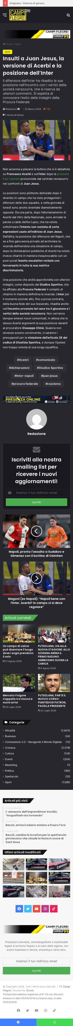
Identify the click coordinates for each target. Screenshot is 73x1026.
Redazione (11, 109)
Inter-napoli (25, 376)
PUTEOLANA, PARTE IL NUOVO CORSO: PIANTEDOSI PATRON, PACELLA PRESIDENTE (52, 701)
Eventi (9, 759)
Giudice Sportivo (51, 368)
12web (30, 990)
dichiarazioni (20, 368)
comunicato (46, 360)
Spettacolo (11, 776)
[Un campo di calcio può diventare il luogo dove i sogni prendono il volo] (19, 634)
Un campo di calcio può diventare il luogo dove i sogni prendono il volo (18, 651)
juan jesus (50, 376)
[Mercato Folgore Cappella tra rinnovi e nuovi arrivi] (19, 683)
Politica (9, 770)
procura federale (25, 384)
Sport (18, 43)
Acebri (24, 360)
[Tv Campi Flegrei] (19, 14)
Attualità (10, 730)
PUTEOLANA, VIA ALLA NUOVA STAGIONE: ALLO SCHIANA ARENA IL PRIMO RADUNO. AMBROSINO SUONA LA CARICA (54, 655)
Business (10, 736)
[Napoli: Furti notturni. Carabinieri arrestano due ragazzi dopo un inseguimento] (36, 864)
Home (9, 43)
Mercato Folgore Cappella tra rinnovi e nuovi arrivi (18, 699)
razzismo (54, 384)
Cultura (9, 753)
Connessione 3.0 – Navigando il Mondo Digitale (33, 741)
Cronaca (10, 747)
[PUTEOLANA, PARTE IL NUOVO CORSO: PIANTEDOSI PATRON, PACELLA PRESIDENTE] (54, 683)
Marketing (11, 764)
